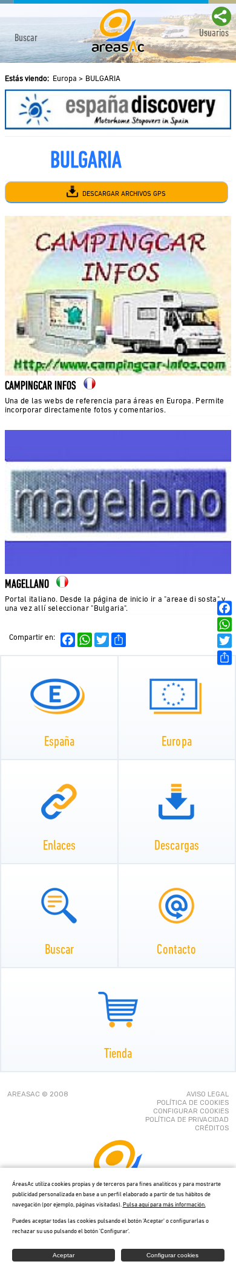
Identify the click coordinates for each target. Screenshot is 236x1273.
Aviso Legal (207, 1094)
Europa (65, 79)
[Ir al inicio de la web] (118, 51)
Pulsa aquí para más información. (164, 1205)
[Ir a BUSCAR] (59, 905)
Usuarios (214, 33)
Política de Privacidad (187, 1119)
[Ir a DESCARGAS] (177, 801)
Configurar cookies (191, 1111)
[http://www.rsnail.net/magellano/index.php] (118, 572)
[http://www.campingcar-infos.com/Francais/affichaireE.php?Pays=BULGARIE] (118, 373)
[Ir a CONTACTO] (177, 905)
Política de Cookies (193, 1102)
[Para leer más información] (118, 109)
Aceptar (63, 1255)
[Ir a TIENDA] (118, 1009)
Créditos (212, 1128)
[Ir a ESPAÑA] (59, 697)
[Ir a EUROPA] (177, 697)
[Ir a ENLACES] (59, 801)
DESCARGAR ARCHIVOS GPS (123, 194)
